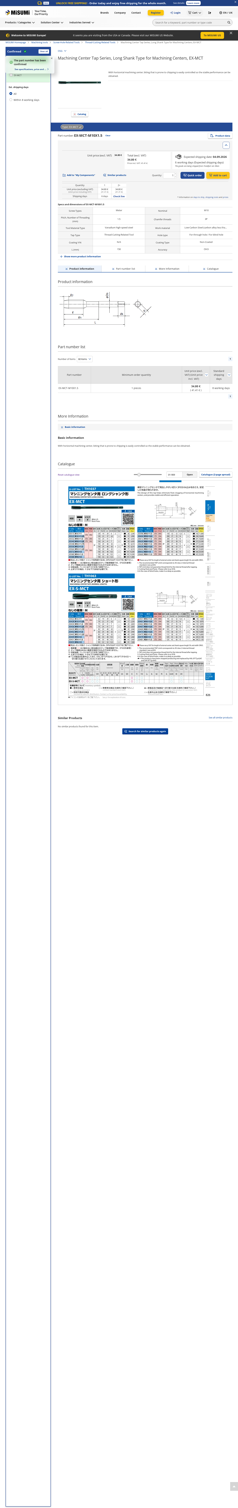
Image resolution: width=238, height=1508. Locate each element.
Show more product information (82, 256)
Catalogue (213, 268)
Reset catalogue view (68, 474)
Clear (107, 135)
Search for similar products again (147, 731)
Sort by (206, 375)
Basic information (75, 427)
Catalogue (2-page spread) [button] (215, 474)
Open (190, 474)
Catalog (82, 114)
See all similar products (220, 717)
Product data (222, 135)
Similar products (117, 175)
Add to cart (220, 175)
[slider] (139, 474)
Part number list (125, 268)
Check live (119, 196)
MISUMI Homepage (16, 42)
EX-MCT (18, 75)
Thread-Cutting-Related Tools (100, 42)
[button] (193, 3)
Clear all (44, 51)
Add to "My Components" (81, 175)
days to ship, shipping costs (205, 197)
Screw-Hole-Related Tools (66, 42)
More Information (169, 268)
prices (225, 197)
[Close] (231, 33)
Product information (81, 268)
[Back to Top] (234, 1486)
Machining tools (39, 42)
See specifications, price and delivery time (30, 69)
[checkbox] (28, 75)
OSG (60, 50)
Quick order (194, 175)
